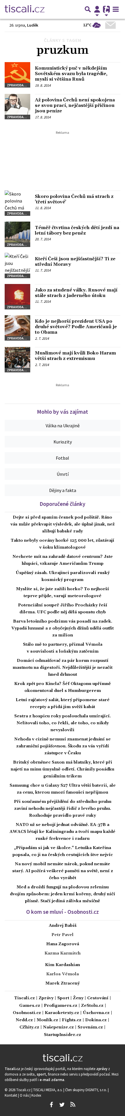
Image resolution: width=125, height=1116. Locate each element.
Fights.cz (71, 1020)
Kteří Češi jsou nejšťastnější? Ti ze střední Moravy (75, 261)
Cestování (97, 998)
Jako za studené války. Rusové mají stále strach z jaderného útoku (76, 292)
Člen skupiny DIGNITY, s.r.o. (86, 1089)
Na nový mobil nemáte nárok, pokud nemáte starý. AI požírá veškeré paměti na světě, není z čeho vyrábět (62, 871)
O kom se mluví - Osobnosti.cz (62, 911)
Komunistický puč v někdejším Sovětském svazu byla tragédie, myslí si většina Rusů (71, 73)
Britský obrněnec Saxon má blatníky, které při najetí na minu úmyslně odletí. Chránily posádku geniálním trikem (62, 769)
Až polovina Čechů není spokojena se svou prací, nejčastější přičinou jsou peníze (75, 105)
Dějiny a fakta (62, 490)
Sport (63, 998)
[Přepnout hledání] (87, 9)
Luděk (32, 25)
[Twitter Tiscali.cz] (62, 1104)
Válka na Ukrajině (63, 425)
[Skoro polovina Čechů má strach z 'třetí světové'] (17, 203)
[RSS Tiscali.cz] (72, 1104)
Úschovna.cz (96, 1013)
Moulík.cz (47, 1020)
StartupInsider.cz (62, 1035)
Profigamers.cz (60, 1005)
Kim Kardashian (62, 965)
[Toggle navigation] (115, 9)
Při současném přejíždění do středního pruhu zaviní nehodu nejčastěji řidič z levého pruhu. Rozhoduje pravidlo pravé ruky (62, 808)
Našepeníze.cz (58, 1027)
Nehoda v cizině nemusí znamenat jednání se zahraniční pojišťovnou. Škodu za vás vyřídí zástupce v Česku (62, 746)
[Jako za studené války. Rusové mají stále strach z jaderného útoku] (17, 296)
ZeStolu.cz (92, 1005)
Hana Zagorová (62, 944)
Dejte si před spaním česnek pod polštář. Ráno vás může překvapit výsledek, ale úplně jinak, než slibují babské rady (62, 524)
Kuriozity (62, 442)
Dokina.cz (96, 1020)
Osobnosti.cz (27, 1013)
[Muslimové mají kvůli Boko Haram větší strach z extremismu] (17, 359)
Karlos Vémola (62, 974)
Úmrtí (63, 474)
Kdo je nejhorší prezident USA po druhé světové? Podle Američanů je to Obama (76, 326)
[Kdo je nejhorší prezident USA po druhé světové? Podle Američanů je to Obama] (17, 328)
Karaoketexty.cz (62, 1013)
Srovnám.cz (90, 1027)
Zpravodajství (18, 85)
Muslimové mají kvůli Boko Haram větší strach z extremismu (75, 355)
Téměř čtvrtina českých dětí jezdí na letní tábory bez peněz (77, 230)
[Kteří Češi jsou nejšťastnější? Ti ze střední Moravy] (17, 265)
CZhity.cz (29, 1027)
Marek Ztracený (62, 983)
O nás (25, 1095)
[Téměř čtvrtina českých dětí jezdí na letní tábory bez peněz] (17, 234)
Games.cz (29, 1005)
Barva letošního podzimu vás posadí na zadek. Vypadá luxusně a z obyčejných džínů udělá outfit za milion (62, 628)
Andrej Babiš (62, 925)
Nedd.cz (24, 1020)
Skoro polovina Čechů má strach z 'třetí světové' (74, 199)
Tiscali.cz (24, 998)
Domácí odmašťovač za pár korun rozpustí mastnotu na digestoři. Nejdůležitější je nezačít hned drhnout (62, 667)
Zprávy (46, 998)
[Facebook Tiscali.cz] (51, 1104)
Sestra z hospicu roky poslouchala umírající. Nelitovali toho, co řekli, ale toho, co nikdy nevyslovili (62, 723)
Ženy (78, 998)
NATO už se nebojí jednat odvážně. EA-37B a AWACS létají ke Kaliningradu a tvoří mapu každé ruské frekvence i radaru (62, 831)
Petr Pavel (62, 934)
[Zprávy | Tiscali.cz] (24, 9)
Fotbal (62, 458)
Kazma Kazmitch (62, 953)
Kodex (36, 1095)
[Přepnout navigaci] (97, 9)
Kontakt (11, 1095)
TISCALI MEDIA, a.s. (48, 1089)
